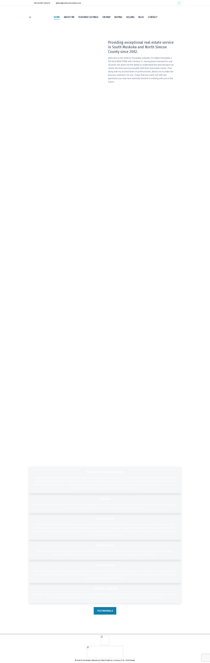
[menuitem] (56, 17)
